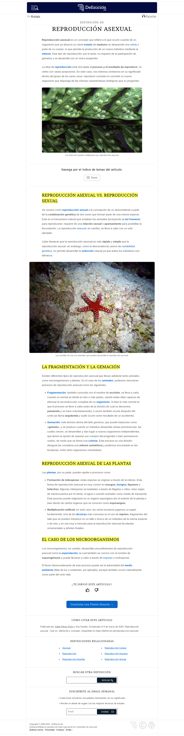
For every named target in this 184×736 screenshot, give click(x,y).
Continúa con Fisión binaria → (92, 604)
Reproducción (69, 653)
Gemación (53, 422)
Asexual (66, 648)
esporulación (70, 553)
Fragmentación (56, 392)
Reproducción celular (115, 648)
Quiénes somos (36, 730)
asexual (81, 228)
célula (133, 44)
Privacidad (49, 730)
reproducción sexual (75, 209)
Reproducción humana (116, 653)
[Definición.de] (92, 8)
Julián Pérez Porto (64, 626)
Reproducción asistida (73, 659)
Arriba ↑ (69, 730)
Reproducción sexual (115, 659)
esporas (108, 557)
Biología (35, 16)
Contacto (60, 730)
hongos (121, 484)
